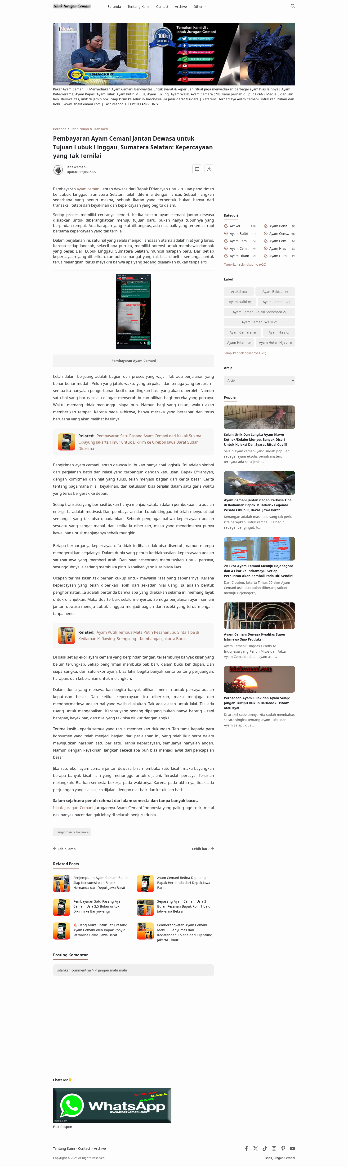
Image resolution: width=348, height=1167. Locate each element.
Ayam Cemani (279, 233)
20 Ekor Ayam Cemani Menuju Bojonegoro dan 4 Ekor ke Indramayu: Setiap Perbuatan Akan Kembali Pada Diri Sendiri (258, 571)
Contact (162, 6)
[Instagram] (274, 1149)
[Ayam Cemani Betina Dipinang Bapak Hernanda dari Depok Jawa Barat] (145, 891)
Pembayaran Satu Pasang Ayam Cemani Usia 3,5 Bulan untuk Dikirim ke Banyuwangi (98, 906)
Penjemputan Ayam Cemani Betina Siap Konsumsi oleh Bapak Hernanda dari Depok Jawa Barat (101, 882)
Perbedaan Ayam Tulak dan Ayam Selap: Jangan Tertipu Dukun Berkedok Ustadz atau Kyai (257, 703)
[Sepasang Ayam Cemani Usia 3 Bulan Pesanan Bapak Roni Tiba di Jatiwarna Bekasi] (145, 914)
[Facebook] (246, 1149)
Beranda (114, 6)
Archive (181, 6)
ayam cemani (89, 189)
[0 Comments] (197, 169)
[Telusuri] (292, 6)
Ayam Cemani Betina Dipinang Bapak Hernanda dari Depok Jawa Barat (183, 882)
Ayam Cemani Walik (279, 241)
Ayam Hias (277, 248)
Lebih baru (201, 848)
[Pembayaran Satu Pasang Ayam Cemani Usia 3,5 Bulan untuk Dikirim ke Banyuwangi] (61, 914)
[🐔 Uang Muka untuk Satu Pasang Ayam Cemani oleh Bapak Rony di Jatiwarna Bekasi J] (61, 938)
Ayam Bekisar (279, 226)
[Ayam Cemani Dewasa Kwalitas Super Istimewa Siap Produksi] (259, 627)
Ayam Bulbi (239, 233)
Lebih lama (67, 848)
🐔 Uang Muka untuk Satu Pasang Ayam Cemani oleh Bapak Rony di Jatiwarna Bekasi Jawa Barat (100, 930)
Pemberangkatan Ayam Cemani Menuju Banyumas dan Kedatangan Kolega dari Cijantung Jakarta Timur (184, 932)
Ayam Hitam (239, 256)
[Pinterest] (283, 1149)
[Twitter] (255, 1149)
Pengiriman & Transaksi (72, 832)
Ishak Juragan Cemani (73, 807)
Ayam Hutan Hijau (279, 256)
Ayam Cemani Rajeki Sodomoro (240, 241)
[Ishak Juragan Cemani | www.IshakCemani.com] (72, 6)
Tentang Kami (139, 6)
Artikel (235, 226)
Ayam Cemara (240, 248)
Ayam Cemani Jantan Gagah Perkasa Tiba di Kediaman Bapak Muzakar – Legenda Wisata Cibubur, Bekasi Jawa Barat (257, 505)
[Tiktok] (265, 1149)
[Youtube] (292, 1149)
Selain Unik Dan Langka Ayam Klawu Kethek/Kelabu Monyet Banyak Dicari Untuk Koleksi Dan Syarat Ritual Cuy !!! (255, 439)
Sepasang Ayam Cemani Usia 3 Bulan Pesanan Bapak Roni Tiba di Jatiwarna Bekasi (184, 906)
